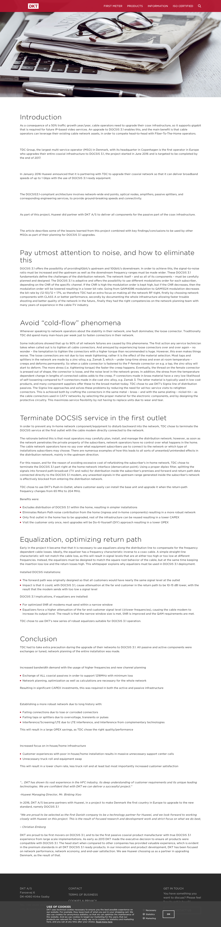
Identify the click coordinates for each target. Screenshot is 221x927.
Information (158, 6)
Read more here (104, 922)
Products (135, 6)
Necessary (151, 910)
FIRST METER (113, 6)
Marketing (151, 918)
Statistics (150, 914)
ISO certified (183, 6)
